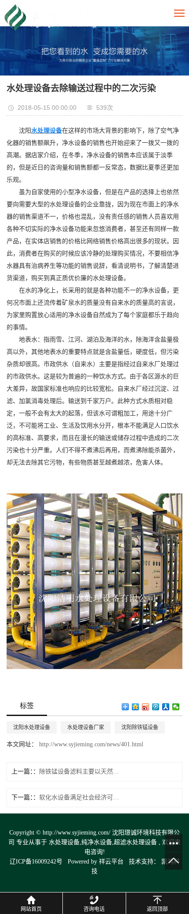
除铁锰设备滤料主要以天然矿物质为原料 (80, 771)
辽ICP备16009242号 (36, 861)
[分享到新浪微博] (145, 706)
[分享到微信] (176, 706)
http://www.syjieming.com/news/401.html (90, 744)
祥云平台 (111, 861)
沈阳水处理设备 (31, 727)
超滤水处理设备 (135, 842)
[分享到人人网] (166, 706)
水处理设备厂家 (85, 727)
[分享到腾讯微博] (156, 706)
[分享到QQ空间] (135, 706)
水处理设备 (64, 842)
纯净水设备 (96, 842)
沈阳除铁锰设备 (139, 727)
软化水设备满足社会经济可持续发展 (80, 797)
